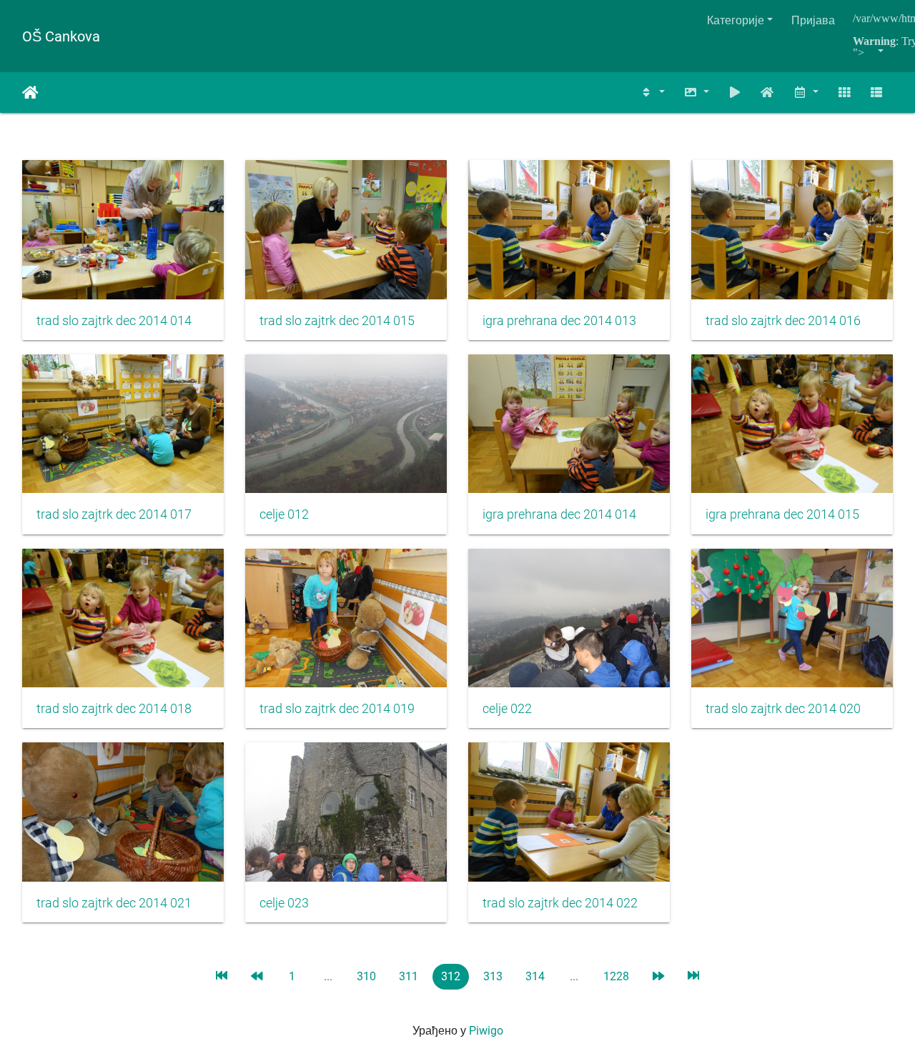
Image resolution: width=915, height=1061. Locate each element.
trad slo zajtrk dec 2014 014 (114, 321)
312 (450, 976)
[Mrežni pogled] (844, 92)
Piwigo (486, 1030)
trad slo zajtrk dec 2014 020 (783, 709)
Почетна (30, 93)
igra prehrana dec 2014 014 (559, 514)
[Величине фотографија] (696, 92)
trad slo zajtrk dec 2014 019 (337, 709)
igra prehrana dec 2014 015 (782, 514)
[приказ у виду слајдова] (734, 92)
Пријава (813, 20)
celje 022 (507, 709)
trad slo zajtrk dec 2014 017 (114, 514)
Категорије (735, 20)
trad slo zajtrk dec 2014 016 (783, 321)
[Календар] (805, 92)
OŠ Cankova (61, 36)
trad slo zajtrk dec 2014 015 (337, 321)
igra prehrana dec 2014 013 (559, 321)
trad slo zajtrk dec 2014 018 (114, 709)
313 (493, 976)
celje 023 (284, 903)
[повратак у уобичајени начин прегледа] (767, 92)
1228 (616, 976)
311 (408, 976)
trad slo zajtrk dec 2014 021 (114, 903)
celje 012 (284, 514)
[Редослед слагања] (652, 92)
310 (366, 976)
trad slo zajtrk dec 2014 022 (560, 903)
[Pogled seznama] (876, 92)
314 (535, 976)
